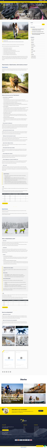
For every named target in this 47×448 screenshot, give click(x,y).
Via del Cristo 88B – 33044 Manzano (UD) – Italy (8, 426)
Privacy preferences (36, 436)
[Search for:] (36, 24)
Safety (23, 41)
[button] (3, 372)
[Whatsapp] (45, 446)
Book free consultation (40, 446)
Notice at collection (23, 447)
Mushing (17, 41)
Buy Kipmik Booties (5, 307)
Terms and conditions (36, 426)
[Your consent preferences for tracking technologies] (45, 446)
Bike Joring (4, 41)
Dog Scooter (10, 41)
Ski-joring (32, 54)
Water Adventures (33, 57)
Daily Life (32, 42)
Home (24, 426)
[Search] (43, 5)
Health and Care (14, 41)
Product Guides (20, 41)
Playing (32, 49)
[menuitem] (43, 0)
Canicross (7, 41)
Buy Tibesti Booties (5, 203)
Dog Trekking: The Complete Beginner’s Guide (37, 31)
